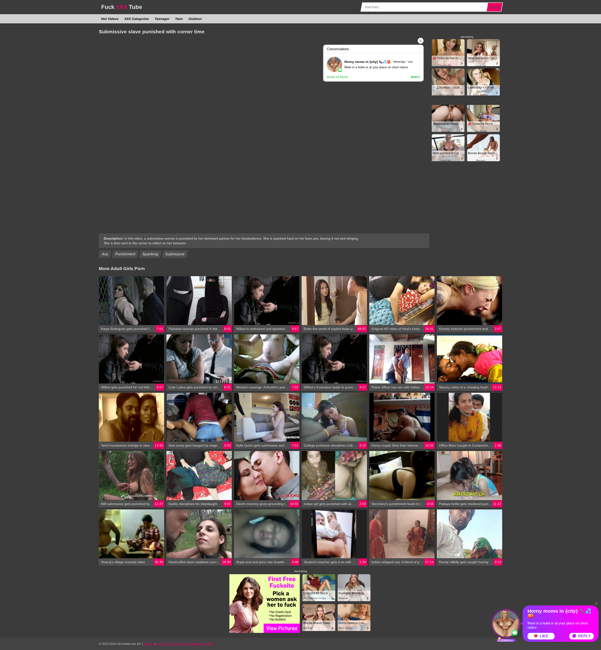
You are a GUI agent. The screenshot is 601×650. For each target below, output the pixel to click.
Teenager (162, 19)
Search (494, 7)
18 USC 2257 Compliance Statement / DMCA (185, 644)
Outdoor (195, 19)
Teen (179, 19)
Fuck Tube (121, 7)
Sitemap (149, 644)
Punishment (125, 254)
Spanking (150, 254)
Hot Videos (110, 19)
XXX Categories (137, 19)
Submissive (175, 254)
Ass (105, 254)
